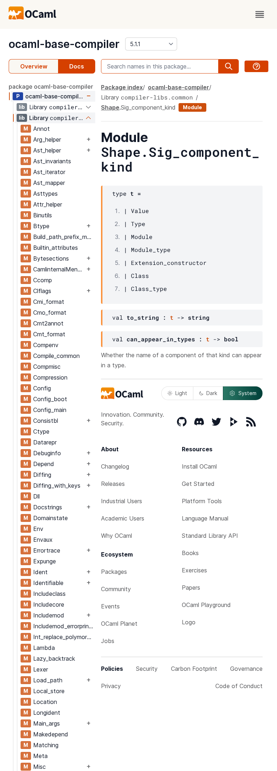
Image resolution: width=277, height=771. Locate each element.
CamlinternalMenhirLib (59, 269)
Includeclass (49, 593)
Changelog (115, 466)
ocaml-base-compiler (64, 43)
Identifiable (48, 582)
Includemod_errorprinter (64, 626)
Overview (33, 66)
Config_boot (50, 399)
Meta (40, 755)
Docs (76, 66)
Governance (246, 668)
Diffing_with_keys (56, 485)
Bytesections (51, 258)
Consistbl (45, 420)
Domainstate (50, 518)
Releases (113, 483)
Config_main (49, 409)
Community (116, 589)
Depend (43, 464)
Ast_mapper (49, 182)
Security (147, 668)
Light (181, 393)
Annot (41, 128)
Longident (46, 712)
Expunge (44, 561)
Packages (114, 571)
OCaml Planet (119, 623)
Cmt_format (49, 334)
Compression (50, 377)
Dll (36, 496)
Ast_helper (47, 150)
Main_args (46, 723)
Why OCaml (116, 535)
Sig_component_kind (148, 107)
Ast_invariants (52, 161)
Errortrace (46, 550)
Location (45, 701)
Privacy (111, 686)
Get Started (198, 483)
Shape (110, 107)
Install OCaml (199, 466)
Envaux (43, 539)
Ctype (41, 431)
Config (42, 388)
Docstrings (47, 507)
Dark (211, 393)
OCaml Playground (206, 604)
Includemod (48, 615)
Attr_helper (47, 204)
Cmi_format (48, 301)
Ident (40, 572)
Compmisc (47, 366)
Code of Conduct (239, 686)
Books (190, 553)
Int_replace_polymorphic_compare (64, 637)
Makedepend (50, 734)
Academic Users (122, 518)
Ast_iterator (49, 172)
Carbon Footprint (194, 668)
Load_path (47, 680)
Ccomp (42, 280)
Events (110, 606)
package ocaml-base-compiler (51, 86)
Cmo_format (49, 312)
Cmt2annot (48, 323)
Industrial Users (121, 501)
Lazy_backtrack (54, 658)
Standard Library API (210, 535)
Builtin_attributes (55, 247)
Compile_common (56, 355)
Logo (188, 622)
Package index (122, 87)
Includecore (48, 604)
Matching (45, 745)
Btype (41, 226)
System (247, 393)
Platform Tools (202, 501)
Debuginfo (47, 453)
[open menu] (259, 14)
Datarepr (45, 442)
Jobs (107, 640)
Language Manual (205, 518)
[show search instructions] (256, 66)
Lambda (44, 647)
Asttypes (45, 193)
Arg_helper (47, 139)
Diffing (42, 474)
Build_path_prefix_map (63, 236)
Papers (191, 587)
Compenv (45, 345)
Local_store (49, 691)
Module (192, 107)
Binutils (42, 215)
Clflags (42, 290)
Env (38, 528)
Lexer (40, 669)
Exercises (194, 570)
